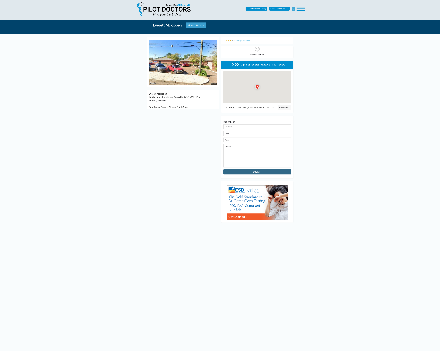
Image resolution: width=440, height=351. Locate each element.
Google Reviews (243, 40)
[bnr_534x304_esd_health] (257, 202)
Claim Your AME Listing (256, 9)
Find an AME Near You (279, 9)
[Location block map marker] (257, 87)
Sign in (244, 64)
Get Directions (284, 108)
